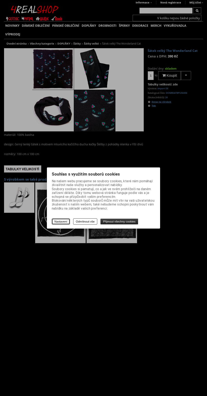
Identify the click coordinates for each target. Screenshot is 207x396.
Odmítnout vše (85, 221)
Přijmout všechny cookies (119, 221)
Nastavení (60, 221)
